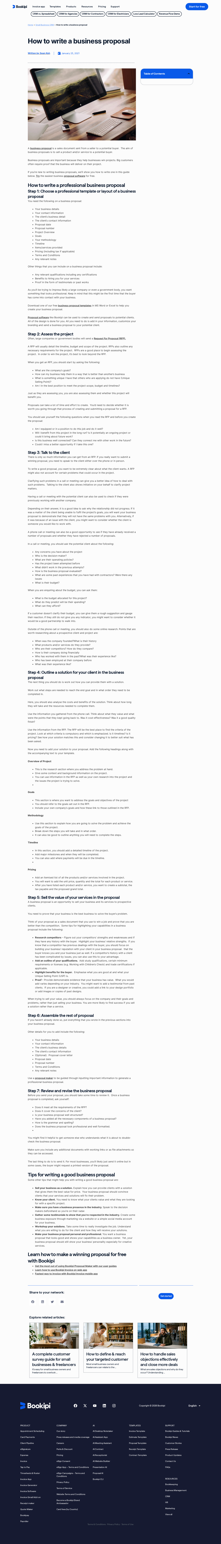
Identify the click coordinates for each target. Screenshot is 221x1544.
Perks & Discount (64, 1449)
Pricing (60, 1455)
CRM (167, 1496)
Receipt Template (137, 1449)
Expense (24, 1455)
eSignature (25, 1449)
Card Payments (27, 1437)
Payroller (24, 1521)
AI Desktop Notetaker (103, 1431)
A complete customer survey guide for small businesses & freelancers (54, 1359)
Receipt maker (27, 1503)
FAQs (167, 1467)
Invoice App (26, 1479)
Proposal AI (98, 1473)
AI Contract (98, 1449)
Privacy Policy (63, 1482)
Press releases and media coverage (73, 1437)
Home (30, 25)
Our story (61, 1431)
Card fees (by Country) (67, 1509)
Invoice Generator (28, 1485)
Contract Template (138, 1455)
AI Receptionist (100, 1455)
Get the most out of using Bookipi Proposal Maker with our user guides (76, 1265)
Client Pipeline (27, 1443)
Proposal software (38, 317)
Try (38, 175)
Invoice (23, 1461)
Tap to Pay (25, 1467)
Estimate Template (138, 1437)
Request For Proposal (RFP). (110, 338)
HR (166, 1502)
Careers (60, 1443)
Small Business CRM (44, 25)
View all (168, 1514)
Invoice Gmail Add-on (30, 1497)
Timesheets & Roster (30, 1473)
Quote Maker (26, 1509)
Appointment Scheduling (32, 1431)
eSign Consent (63, 1461)
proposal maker (44, 1078)
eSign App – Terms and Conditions (73, 1467)
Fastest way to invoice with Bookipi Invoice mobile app (66, 1273)
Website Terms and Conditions (71, 1494)
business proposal (41, 148)
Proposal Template (137, 1443)
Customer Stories (173, 1443)
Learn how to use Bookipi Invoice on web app (61, 1269)
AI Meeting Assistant (102, 1443)
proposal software (74, 175)
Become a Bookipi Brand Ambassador (68, 1501)
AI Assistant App (100, 1437)
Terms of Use (127, 1524)
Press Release (171, 1449)
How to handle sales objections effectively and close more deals (159, 1359)
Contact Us (170, 1461)
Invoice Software (28, 1491)
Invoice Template (137, 1431)
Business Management (176, 1490)
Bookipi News (171, 1437)
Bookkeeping (171, 1484)
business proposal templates (74, 305)
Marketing (170, 1508)
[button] (189, 73)
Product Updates (173, 1455)
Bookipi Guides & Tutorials (177, 1431)
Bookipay (24, 1515)
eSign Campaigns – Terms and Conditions (71, 1474)
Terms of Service (64, 1488)
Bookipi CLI (98, 1479)
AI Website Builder (101, 1461)
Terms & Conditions (96, 1524)
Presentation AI (100, 1467)
